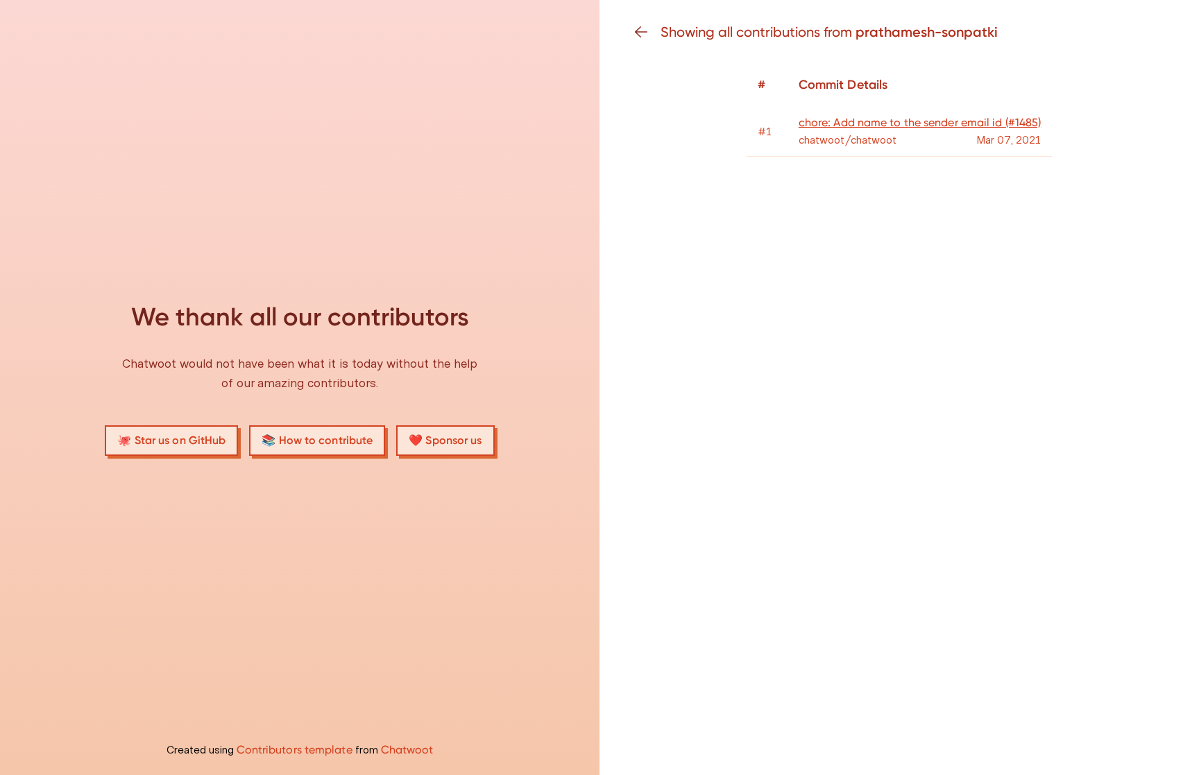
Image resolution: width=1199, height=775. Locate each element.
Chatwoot (407, 749)
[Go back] (647, 32)
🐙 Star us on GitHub (171, 440)
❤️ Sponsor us (445, 440)
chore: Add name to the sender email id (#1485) (920, 122)
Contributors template (294, 749)
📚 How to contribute (317, 440)
